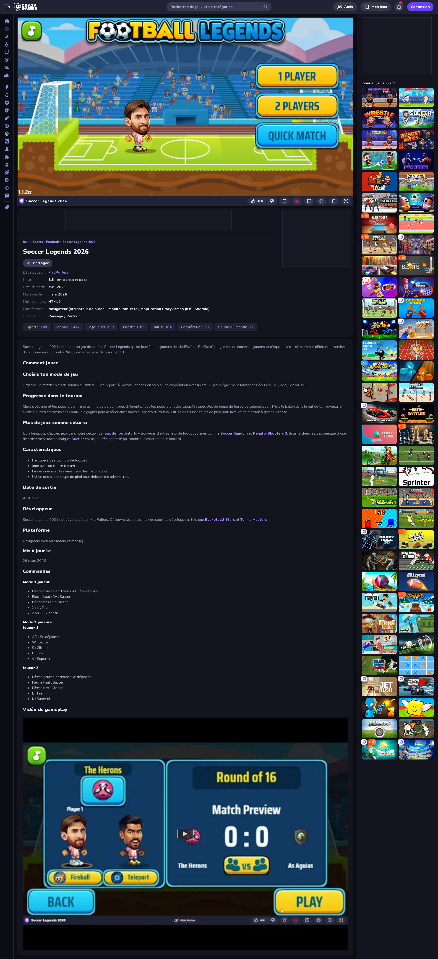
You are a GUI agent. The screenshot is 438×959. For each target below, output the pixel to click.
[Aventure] (6, 102)
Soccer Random (234, 433)
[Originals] (6, 60)
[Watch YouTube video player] (185, 833)
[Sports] (6, 172)
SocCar (78, 438)
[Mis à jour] (6, 52)
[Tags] (6, 207)
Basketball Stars (220, 519)
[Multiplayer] (6, 68)
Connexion (420, 6)
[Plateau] (6, 149)
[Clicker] (6, 118)
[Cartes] (6, 110)
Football (52, 242)
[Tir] (6, 188)
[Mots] (6, 141)
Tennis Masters (253, 519)
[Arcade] (6, 95)
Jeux (26, 242)
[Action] (6, 87)
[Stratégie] (6, 180)
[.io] (6, 133)
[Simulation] (6, 164)
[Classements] (6, 75)
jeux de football (118, 433)
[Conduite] (6, 126)
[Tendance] (6, 44)
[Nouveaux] (6, 37)
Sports (38, 242)
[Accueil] (6, 21)
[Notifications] (399, 6)
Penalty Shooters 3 (270, 433)
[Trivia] (6, 196)
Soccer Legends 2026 (79, 242)
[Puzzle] (6, 157)
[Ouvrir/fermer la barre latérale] (7, 6)
